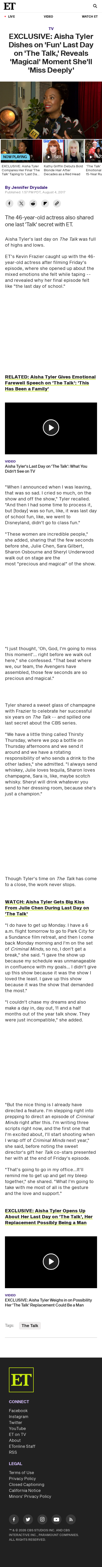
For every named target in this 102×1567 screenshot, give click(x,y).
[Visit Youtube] (56, 1509)
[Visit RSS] (71, 1510)
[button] (51, 427)
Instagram (18, 1406)
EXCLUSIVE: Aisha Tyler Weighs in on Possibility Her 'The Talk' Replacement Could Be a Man (48, 1292)
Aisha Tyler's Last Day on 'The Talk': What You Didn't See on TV (46, 469)
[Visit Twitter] (28, 1510)
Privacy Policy (22, 1468)
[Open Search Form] (95, 6)
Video (48, 16)
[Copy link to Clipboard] (56, 204)
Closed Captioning (26, 1474)
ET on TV (17, 1424)
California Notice (25, 1480)
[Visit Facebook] (14, 1510)
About (15, 1430)
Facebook (18, 1400)
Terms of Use (21, 1462)
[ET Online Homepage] (11, 6)
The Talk (30, 1315)
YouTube (17, 1418)
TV (51, 29)
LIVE (11, 16)
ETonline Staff (22, 1436)
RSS (13, 1442)
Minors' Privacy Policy (30, 1486)
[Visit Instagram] (42, 1510)
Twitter (15, 1412)
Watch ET (90, 16)
